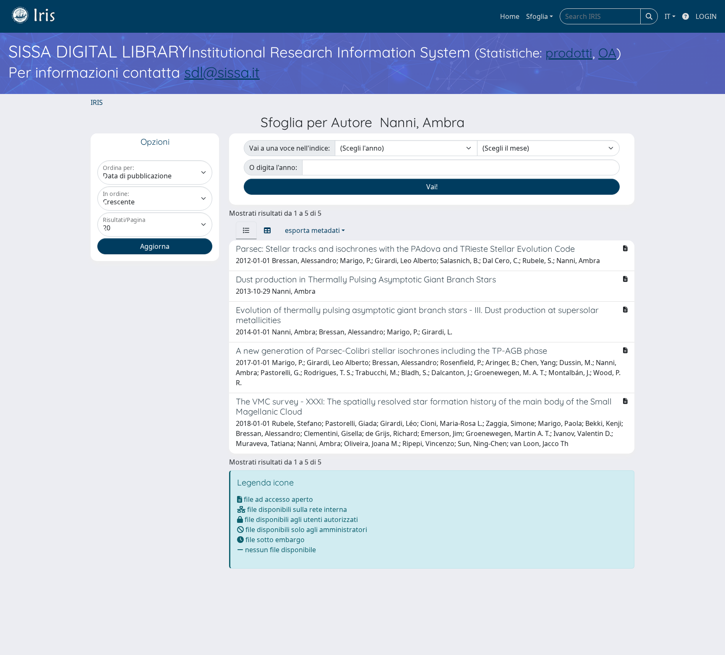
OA (607, 52)
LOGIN (706, 16)
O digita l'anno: (273, 167)
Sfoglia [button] (537, 16)
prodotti (568, 52)
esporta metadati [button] (312, 230)
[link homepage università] (39, 16)
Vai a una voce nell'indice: (289, 148)
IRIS (97, 102)
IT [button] (667, 16)
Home (509, 16)
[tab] (246, 230)
